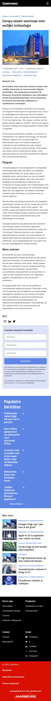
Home (5, 16)
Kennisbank (7, 606)
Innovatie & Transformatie (22, 16)
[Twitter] (14, 321)
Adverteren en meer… (35, 606)
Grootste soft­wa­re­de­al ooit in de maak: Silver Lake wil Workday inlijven (12, 458)
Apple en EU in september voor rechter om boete (31, 537)
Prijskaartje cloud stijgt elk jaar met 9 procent (11, 418)
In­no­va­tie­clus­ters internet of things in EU (32, 571)
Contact (5, 637)
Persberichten (32, 611)
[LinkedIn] (9, 321)
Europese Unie (30, 75)
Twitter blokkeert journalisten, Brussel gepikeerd (11, 493)
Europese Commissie (11, 75)
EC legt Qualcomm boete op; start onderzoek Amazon (32, 559)
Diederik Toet (8, 81)
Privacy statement (10, 683)
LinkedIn (33, 646)
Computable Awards (11, 611)
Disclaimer (7, 670)
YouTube (33, 651)
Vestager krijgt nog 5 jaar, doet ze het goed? (31, 526)
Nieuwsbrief (7, 642)
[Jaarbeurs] (25, 695)
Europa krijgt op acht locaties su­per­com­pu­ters (32, 548)
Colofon (5, 615)
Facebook (33, 637)
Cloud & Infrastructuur (29, 543)
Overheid (22, 554)
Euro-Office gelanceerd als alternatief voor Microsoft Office (12, 436)
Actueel (6, 72)
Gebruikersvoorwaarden (13, 677)
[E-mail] (5, 321)
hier (15, 383)
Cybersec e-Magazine (11, 620)
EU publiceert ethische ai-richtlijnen (30, 582)
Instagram (33, 656)
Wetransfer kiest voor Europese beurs (10, 476)
